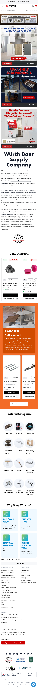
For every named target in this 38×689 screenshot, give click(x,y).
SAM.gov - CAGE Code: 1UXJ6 (9, 615)
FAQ (2, 605)
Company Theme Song (7, 575)
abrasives (31, 212)
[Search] (27, 10)
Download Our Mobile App (29, 582)
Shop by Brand (25, 570)
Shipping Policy (5, 582)
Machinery (4, 622)
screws (11, 214)
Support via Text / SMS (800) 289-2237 (12, 635)
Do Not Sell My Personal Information (10, 684)
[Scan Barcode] (34, 10)
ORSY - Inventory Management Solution (13, 620)
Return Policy (5, 580)
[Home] (11, 6)
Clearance (24, 573)
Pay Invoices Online (7, 607)
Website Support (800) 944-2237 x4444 (13, 632)
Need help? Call (10, 559)
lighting (7, 192)
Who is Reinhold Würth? (8, 573)
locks (3, 192)
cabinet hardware (16, 181)
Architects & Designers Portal (10, 617)
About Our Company (7, 570)
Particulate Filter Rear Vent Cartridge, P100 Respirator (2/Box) (29, 285)
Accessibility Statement (8, 600)
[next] (34, 279)
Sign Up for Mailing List (12, 642)
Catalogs (24, 577)
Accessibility (27, 682)
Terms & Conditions (7, 595)
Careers (3, 585)
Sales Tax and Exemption (8, 587)
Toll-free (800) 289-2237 (8, 630)
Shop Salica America (19, 404)
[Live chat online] (33, 684)
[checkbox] (10, 279)
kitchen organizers (27, 190)
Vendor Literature (26, 580)
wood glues (5, 214)
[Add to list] (17, 298)
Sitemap (19, 686)
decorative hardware (17, 192)
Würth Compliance (24, 684)
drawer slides (9, 190)
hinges (16, 190)
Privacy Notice (5, 597)
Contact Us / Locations (8, 577)
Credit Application (6, 590)
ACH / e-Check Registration (9, 592)
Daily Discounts (19, 254)
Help (2, 602)
